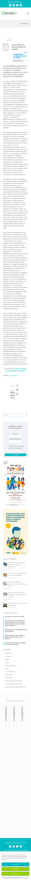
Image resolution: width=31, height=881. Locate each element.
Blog (24, 23)
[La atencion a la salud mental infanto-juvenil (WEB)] (14, 713)
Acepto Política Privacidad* (16, 446)
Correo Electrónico (15, 439)
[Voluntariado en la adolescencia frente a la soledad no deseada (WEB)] (22, 713)
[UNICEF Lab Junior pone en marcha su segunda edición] (5, 605)
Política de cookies (7, 877)
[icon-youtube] (21, 5)
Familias (7, 659)
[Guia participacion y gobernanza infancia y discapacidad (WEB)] (6, 713)
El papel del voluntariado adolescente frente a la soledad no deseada (17, 584)
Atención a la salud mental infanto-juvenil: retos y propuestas (17, 574)
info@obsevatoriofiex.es (15, 2)
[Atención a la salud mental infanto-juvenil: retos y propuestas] (5, 575)
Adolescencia (8, 653)
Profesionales (8, 678)
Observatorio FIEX (10, 672)
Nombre (15, 434)
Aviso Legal (26, 877)
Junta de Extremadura (11, 665)
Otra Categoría (9, 675)
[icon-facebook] (10, 5)
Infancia (8, 40)
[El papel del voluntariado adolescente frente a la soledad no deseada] (5, 584)
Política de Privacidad (17, 877)
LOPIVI (7, 668)
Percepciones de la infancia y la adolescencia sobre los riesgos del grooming (17, 595)
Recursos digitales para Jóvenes (13, 684)
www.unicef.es (13, 375)
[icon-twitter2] (17, 5)
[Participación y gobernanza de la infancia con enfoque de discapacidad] (5, 564)
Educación (8, 656)
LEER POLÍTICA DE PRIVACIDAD (15, 448)
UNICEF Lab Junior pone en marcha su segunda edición (18, 604)
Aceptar (15, 864)
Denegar (15, 869)
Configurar (15, 874)
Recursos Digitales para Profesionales (15, 687)
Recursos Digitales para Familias (13, 681)
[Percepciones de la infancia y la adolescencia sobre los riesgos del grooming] (5, 594)
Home (21, 23)
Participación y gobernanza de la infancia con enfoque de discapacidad (16, 565)
